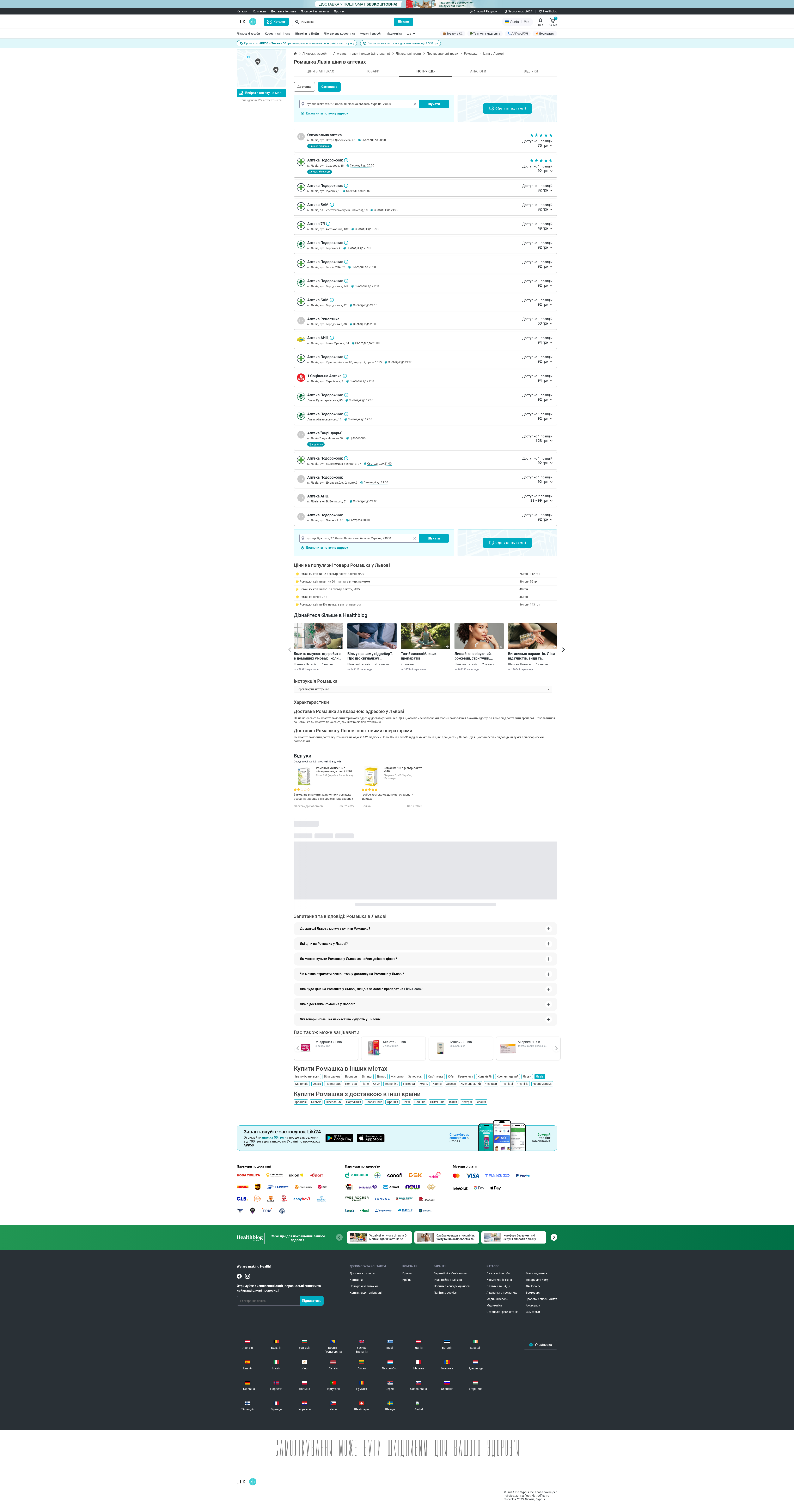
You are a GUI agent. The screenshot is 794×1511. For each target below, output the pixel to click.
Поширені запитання (315, 11)
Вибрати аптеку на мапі (263, 93)
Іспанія (481, 1102)
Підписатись (311, 1301)
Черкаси (491, 1083)
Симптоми (533, 1312)
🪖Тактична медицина (485, 33)
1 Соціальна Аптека (344, 375)
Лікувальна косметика (339, 33)
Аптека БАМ (331, 204)
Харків (437, 1083)
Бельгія (316, 1102)
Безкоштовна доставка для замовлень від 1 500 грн (403, 43)
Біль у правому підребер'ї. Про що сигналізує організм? (370, 656)
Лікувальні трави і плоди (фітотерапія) (361, 53)
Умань (423, 1083)
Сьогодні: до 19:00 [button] (367, 229)
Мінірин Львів (461, 1042)
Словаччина (374, 1102)
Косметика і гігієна (277, 33)
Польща (420, 1102)
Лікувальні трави (408, 53)
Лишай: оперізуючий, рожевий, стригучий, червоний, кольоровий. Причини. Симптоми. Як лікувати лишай (475, 656)
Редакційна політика (448, 1279)
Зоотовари (533, 1292)
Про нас (339, 11)
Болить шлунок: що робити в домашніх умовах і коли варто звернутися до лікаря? (317, 656)
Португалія (353, 1102)
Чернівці (507, 1083)
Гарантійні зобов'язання (450, 1273)
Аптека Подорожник (346, 160)
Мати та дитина (536, 1273)
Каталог (242, 11)
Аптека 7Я (328, 223)
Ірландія (301, 1102)
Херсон (451, 1083)
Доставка (304, 87)
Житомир (397, 1076)
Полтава (351, 1083)
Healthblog (550, 11)
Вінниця (366, 1076)
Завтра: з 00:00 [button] (359, 520)
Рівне (365, 1083)
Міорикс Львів (529, 1042)
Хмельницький (470, 1083)
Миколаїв (301, 1083)
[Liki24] (246, 1482)
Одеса (317, 1083)
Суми (376, 1083)
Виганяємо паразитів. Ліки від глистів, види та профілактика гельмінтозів (532, 656)
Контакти (259, 11)
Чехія (406, 1102)
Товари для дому (537, 1279)
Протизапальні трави (442, 53)
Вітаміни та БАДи (307, 33)
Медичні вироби (370, 33)
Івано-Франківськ (307, 1076)
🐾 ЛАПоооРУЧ (517, 33)
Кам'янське (435, 1076)
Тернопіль (391, 1083)
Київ (451, 1076)
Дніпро (381, 1076)
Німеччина (437, 1102)
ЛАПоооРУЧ (534, 1286)
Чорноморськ (542, 1083)
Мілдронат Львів (329, 1042)
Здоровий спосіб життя (541, 1299)
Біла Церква (332, 1076)
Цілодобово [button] (358, 438)
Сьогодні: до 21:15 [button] (365, 305)
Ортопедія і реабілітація (502, 1312)
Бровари (351, 1076)
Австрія (467, 1102)
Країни (406, 1279)
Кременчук (465, 1076)
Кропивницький (507, 1076)
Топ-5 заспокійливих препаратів (418, 655)
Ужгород (409, 1083)
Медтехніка (394, 33)
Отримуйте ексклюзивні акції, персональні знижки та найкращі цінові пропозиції (279, 1288)
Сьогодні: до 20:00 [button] (373, 140)
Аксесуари (533, 1305)
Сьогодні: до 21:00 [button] (358, 191)
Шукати (403, 21)
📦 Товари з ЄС (452, 33)
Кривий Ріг (485, 1076)
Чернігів (522, 1083)
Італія (453, 1102)
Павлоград (333, 1083)
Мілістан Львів (394, 1042)
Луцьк (527, 1076)
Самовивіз (329, 87)
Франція (392, 1102)
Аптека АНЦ (331, 337)
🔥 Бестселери (545, 33)
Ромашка (470, 53)
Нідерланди (334, 1102)
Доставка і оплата (283, 11)
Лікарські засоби (248, 33)
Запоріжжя (415, 1076)
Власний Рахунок (485, 11)
